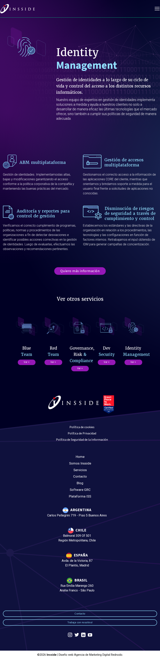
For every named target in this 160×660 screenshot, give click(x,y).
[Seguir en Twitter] (77, 635)
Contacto (80, 476)
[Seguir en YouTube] (90, 635)
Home (80, 457)
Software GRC (80, 490)
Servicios (80, 470)
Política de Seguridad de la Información (82, 440)
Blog (80, 483)
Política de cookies (81, 427)
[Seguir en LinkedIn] (83, 635)
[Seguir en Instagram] (70, 635)
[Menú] (157, 8)
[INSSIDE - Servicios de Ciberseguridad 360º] (17, 9)
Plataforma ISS (80, 496)
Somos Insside (80, 463)
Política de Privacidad (82, 433)
